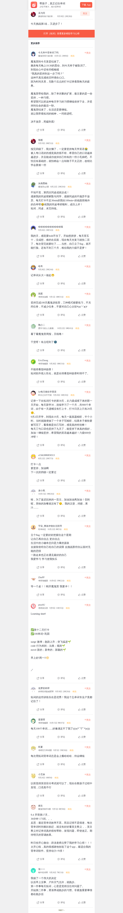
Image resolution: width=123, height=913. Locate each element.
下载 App (86, 5)
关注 (85, 13)
